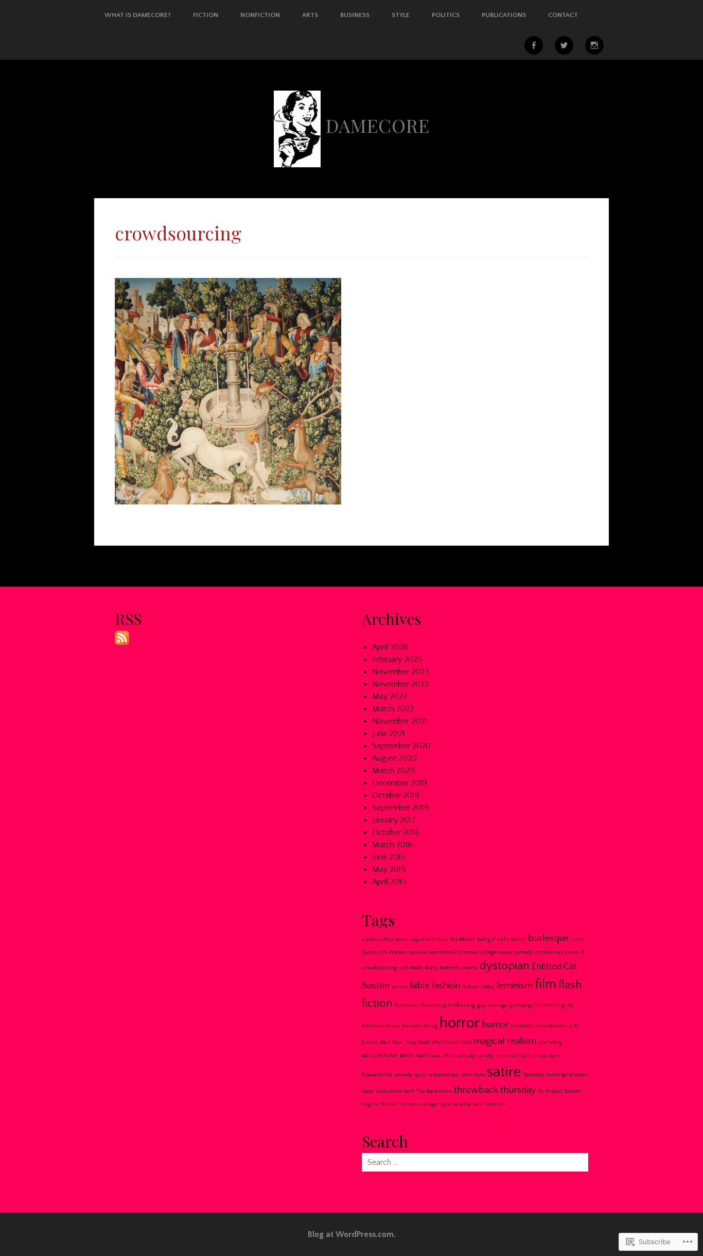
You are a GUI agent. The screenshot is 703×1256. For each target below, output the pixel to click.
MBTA (407, 1056)
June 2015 (389, 857)
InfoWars (522, 1026)
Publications (504, 15)
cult (403, 968)
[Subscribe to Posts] (122, 636)
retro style (472, 1075)
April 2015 (389, 881)
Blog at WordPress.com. (352, 1234)
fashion (446, 986)
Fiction (205, 15)
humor (495, 1025)
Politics (446, 15)
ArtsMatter (462, 939)
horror (460, 1023)
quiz (420, 1075)
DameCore (378, 125)
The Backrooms (434, 1091)
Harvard (411, 1026)
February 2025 (397, 659)
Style (401, 15)
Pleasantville (377, 1075)
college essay (496, 952)
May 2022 (389, 696)
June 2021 (388, 733)
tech (409, 1091)
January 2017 (394, 820)
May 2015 (389, 869)
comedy (523, 952)
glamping (521, 1005)
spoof (368, 1091)
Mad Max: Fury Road (404, 1042)
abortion (371, 939)
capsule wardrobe (430, 952)
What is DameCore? (137, 15)
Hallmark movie (381, 1026)
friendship (433, 1005)
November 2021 (399, 721)
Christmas (466, 952)
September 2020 (401, 746)
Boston (518, 939)
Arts (310, 15)
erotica (400, 987)
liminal (370, 1042)
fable (420, 986)
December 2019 (399, 783)
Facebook (533, 45)
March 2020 (393, 770)
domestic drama (459, 968)
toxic (392, 1104)
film (545, 984)
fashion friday (478, 987)
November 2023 (400, 671)
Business (355, 15)
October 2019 (395, 795)
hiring (430, 1026)
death (416, 968)
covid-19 (575, 952)
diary (431, 968)
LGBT (573, 1026)
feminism (515, 986)
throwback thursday (495, 1090)
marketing (550, 1042)
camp (577, 939)
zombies (495, 1104)
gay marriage (492, 1005)
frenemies (407, 1005)
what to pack (468, 1104)
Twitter (564, 45)
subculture (389, 1091)
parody (486, 1056)
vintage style (435, 1104)
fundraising (461, 1005)
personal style (513, 1056)
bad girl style (492, 939)
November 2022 (400, 684)
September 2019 (400, 807)
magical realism (504, 1041)
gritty (567, 1005)
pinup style (545, 1056)
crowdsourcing (379, 968)
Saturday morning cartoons (555, 1075)
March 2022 (393, 708)
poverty (403, 1075)
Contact (563, 15)
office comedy (459, 1056)
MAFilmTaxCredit (451, 1042)
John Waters (550, 1026)
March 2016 (392, 844)
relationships (442, 1075)
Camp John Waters (384, 952)
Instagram (594, 45)
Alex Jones (396, 939)
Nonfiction (260, 15)
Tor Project (550, 1091)
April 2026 (390, 647)
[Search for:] (475, 1162)
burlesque (548, 938)
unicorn (409, 1104)
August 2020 (394, 758)
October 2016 (395, 832)
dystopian (505, 966)
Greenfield (546, 1005)
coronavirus (549, 952)
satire (504, 1071)
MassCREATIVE (380, 1056)
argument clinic (429, 939)
